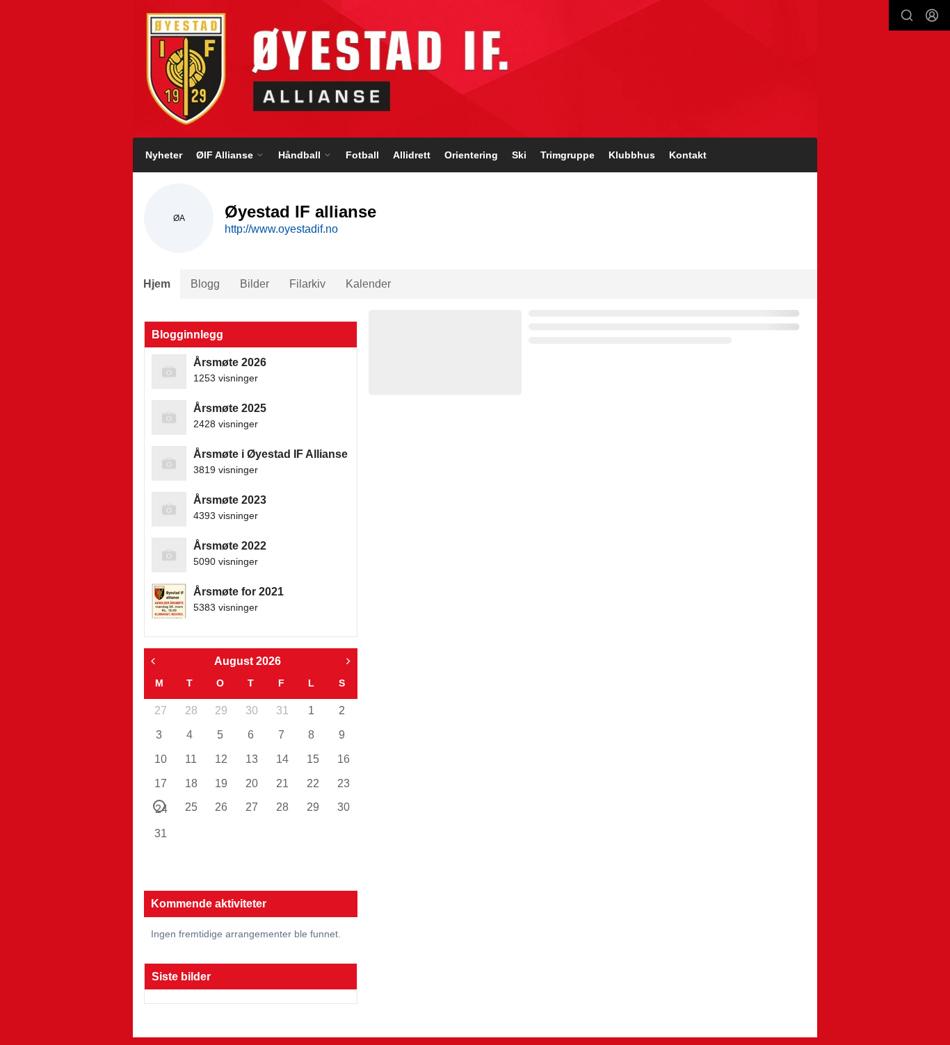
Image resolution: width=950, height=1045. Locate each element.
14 (281, 759)
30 (251, 710)
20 (251, 783)
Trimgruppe (567, 155)
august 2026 (247, 661)
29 (220, 710)
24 (160, 807)
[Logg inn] (931, 15)
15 (312, 759)
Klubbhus (632, 155)
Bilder (254, 284)
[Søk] (906, 15)
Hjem (156, 284)
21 (281, 783)
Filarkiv (307, 284)
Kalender (368, 284)
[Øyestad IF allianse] (475, 69)
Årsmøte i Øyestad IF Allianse (270, 454)
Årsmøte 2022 (229, 546)
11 (190, 759)
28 (190, 710)
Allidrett (411, 155)
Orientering (471, 155)
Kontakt (688, 155)
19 (220, 783)
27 (160, 710)
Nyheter (163, 155)
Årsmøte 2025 (229, 408)
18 (190, 783)
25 (190, 807)
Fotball (362, 155)
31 (281, 710)
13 (251, 759)
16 (342, 759)
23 (342, 783)
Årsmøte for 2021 (238, 592)
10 (160, 759)
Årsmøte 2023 (229, 500)
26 (220, 807)
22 (312, 783)
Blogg (205, 284)
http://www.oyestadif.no (281, 229)
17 (160, 783)
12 (220, 759)
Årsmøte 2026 (229, 362)
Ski (519, 155)
